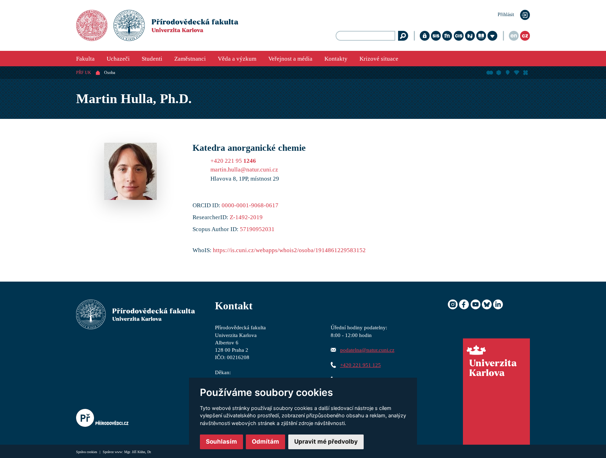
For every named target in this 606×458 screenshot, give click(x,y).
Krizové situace (378, 58)
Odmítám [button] (265, 441)
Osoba (109, 72)
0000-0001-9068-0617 (250, 205)
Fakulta (85, 58)
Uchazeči (118, 58)
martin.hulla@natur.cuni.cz (244, 169)
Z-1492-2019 (246, 217)
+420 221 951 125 (360, 365)
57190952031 (257, 229)
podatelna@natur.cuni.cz (367, 350)
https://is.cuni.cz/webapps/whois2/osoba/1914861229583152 (289, 250)
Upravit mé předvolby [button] (326, 441)
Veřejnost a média (290, 58)
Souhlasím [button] (221, 441)
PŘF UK (83, 72)
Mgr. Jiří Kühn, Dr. (138, 452)
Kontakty (336, 58)
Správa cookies (87, 452)
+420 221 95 (233, 160)
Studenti (152, 58)
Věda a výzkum (237, 58)
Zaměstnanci (190, 58)
